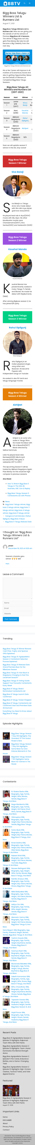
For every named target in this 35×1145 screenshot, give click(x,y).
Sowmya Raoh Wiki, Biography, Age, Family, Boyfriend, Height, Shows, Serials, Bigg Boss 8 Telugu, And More (17, 956)
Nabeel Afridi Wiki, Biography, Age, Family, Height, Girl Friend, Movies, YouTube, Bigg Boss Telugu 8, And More (17, 860)
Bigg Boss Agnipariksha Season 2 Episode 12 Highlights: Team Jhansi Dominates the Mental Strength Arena (16, 1049)
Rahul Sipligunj (17, 327)
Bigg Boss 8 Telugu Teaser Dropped (17, 700)
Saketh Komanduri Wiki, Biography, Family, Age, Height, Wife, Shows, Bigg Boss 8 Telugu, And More (21, 980)
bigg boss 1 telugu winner (15, 504)
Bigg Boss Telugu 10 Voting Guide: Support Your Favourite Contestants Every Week (17, 683)
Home (5, 1117)
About (5, 1123)
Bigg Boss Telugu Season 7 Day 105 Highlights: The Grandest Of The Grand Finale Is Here (21, 737)
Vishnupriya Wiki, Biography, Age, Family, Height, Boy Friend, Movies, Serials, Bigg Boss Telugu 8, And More (17, 822)
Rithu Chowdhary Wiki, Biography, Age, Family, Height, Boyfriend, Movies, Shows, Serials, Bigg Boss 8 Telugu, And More (17, 992)
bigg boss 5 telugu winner (19, 513)
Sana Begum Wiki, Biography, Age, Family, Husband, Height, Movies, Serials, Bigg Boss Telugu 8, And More (17, 932)
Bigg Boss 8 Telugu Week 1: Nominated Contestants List (14, 690)
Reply (7, 564)
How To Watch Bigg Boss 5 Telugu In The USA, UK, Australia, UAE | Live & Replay (19, 486)
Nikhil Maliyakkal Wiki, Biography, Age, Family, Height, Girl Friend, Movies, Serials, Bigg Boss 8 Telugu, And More (17, 896)
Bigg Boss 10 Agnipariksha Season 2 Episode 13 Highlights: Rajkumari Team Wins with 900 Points (17, 1040)
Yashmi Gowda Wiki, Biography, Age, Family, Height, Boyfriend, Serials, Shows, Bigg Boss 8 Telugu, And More (17, 943)
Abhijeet (25, 128)
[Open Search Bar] (24, 3)
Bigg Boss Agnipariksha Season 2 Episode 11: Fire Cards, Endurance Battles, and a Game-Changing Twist (16, 1060)
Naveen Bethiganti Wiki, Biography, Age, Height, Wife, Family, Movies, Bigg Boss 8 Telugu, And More (21, 872)
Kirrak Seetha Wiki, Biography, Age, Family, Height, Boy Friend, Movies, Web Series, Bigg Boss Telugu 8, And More (17, 848)
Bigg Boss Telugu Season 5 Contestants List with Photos (19, 494)
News (7, 501)
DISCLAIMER (7, 1120)
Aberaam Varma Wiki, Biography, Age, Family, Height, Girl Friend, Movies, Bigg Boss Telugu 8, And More (17, 922)
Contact (6, 1130)
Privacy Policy (8, 1127)
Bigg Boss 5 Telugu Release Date (18, 522)
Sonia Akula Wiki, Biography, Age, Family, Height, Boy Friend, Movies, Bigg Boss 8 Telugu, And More (17, 835)
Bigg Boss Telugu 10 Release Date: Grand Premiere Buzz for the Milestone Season (16, 667)
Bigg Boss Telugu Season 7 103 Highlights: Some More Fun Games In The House (21, 760)
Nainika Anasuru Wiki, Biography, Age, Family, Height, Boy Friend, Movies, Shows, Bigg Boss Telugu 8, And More (17, 884)
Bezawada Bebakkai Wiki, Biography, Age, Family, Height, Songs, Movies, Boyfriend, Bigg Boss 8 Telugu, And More (17, 968)
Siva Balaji (17, 171)
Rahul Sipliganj (25, 119)
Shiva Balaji (25, 104)
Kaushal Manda (25, 111)
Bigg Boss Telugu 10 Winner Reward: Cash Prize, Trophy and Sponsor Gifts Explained (17, 651)
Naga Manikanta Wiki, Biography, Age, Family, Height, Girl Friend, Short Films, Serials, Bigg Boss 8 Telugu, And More (17, 809)
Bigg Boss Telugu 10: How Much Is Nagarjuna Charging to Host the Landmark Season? (16, 675)
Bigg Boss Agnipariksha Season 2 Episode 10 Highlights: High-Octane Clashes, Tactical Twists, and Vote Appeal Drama (17, 1070)
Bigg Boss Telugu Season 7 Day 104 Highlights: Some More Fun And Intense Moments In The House (17, 749)
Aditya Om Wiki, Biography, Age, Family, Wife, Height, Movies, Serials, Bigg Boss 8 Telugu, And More (16, 909)
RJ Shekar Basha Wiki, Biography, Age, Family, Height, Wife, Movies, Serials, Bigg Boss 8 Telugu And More (16, 796)
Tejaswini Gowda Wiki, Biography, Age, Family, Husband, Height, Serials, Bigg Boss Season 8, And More (17, 1004)
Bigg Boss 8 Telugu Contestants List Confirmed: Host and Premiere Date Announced (17, 705)
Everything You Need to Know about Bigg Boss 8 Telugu (17, 712)
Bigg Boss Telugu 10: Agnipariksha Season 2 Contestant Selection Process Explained (16, 659)
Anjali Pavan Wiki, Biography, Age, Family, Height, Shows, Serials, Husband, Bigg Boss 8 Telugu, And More (16, 1017)
